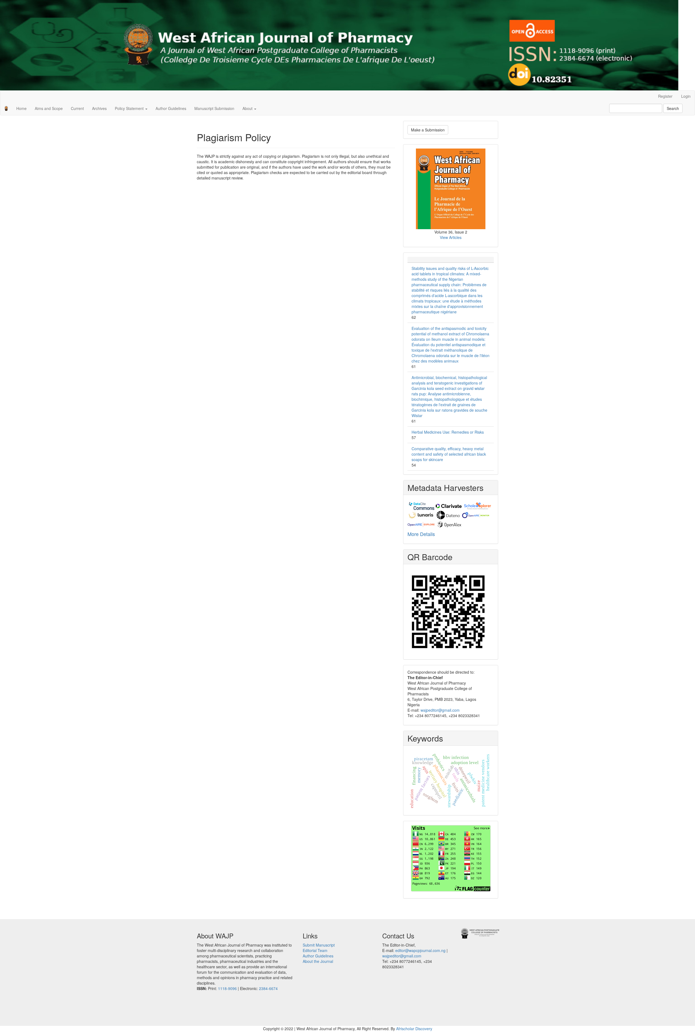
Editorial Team (315, 950)
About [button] (248, 108)
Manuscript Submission (214, 108)
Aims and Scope (49, 108)
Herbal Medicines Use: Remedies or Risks (448, 432)
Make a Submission (428, 130)
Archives (99, 108)
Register (665, 96)
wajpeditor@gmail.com (440, 710)
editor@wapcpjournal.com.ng (420, 950)
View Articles (451, 237)
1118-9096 (227, 988)
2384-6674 (268, 988)
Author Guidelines (171, 108)
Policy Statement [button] (130, 108)
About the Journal (318, 961)
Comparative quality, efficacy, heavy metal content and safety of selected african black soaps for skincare (449, 454)
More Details (421, 533)
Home (21, 108)
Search (673, 108)
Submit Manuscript (319, 945)
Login (686, 96)
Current (77, 108)
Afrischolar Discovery (414, 1028)
